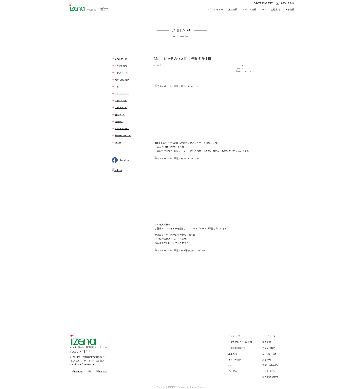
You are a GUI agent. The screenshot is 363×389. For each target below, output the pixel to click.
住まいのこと (121, 107)
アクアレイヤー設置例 (241, 342)
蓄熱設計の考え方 (243, 71)
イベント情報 (249, 9)
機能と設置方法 (238, 348)
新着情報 (289, 9)
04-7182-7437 (263, 3)
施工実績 (232, 9)
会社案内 (275, 9)
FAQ (263, 9)
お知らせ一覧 (121, 58)
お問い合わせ (287, 3)
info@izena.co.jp (86, 364)
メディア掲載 (121, 100)
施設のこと (120, 114)
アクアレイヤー (215, 9)
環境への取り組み (270, 365)
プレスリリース (122, 93)
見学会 (118, 142)
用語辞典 (266, 359)
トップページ (268, 336)
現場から (239, 68)
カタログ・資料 (269, 353)
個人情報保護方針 (270, 377)
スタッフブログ (122, 72)
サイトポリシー (269, 371)
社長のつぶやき (122, 128)
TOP (88, 7)
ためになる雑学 (122, 79)
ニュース (239, 65)
